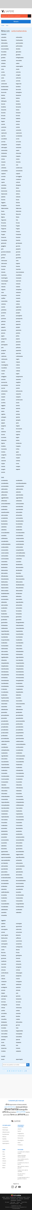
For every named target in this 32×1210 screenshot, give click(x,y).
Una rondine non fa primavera (23, 1159)
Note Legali (13, 1202)
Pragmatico (21, 1133)
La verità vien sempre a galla (23, 1152)
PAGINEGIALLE (13, 1197)
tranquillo (23, 1109)
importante (12, 1104)
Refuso (4, 1136)
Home (2, 25)
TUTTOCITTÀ (13, 1198)
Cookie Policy (24, 1202)
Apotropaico (5, 1143)
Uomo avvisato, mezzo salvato (22, 1156)
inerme (28, 1112)
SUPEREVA (19, 1200)
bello (15, 1115)
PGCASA (28, 1197)
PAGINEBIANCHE (6, 1198)
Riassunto (20, 1138)
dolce (18, 1107)
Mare (3, 1158)
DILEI (17, 1198)
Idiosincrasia (5, 1132)
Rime (7, 25)
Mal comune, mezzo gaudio (23, 1167)
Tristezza (20, 1145)
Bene (3, 1167)
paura (27, 1115)
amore (21, 1114)
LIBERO (3, 1197)
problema (10, 1106)
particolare (6, 1115)
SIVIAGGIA (21, 1198)
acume (20, 1112)
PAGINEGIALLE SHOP (21, 1197)
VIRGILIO (8, 1197)
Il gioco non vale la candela (23, 1170)
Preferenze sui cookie (14, 1203)
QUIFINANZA (26, 1198)
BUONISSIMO (13, 1200)
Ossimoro (5, 1127)
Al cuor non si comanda (21, 1174)
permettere (12, 1112)
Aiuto (21, 1203)
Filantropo (5, 1130)
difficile (5, 1112)
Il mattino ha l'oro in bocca (23, 1163)
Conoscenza (21, 1136)
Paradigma (21, 1140)
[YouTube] (19, 1187)
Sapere (9, 11)
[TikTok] (16, 1187)
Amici (3, 1165)
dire (7, 1104)
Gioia (19, 1142)
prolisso (24, 1107)
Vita (3, 1152)
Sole (3, 1154)
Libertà (19, 1129)
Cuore (4, 1163)
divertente (11, 1109)
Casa (3, 1156)
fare (12, 1114)
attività (24, 1104)
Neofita (4, 1139)
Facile (19, 1131)
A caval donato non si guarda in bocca (23, 1178)
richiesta (19, 1104)
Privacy (18, 1202)
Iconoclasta (5, 1141)
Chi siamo (7, 1202)
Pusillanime (5, 1134)
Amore (4, 1161)
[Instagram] (12, 1187)
